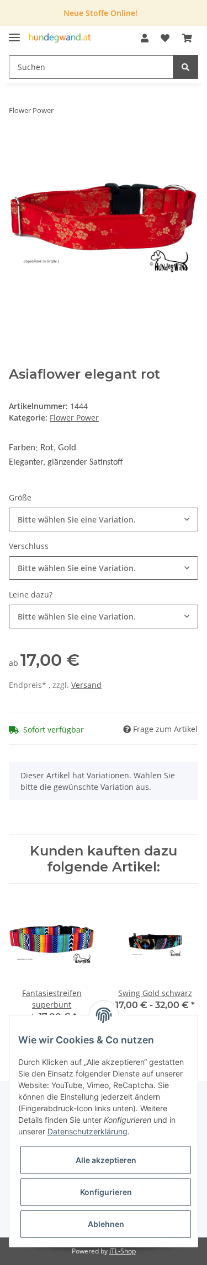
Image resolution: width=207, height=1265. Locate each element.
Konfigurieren (106, 1192)
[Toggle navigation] (14, 33)
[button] (145, 38)
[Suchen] (185, 67)
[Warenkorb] (187, 38)
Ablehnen (106, 1224)
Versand (86, 685)
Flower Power (74, 417)
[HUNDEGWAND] (60, 38)
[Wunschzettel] (165, 38)
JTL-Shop (122, 1251)
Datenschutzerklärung (87, 1131)
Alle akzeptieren (106, 1160)
